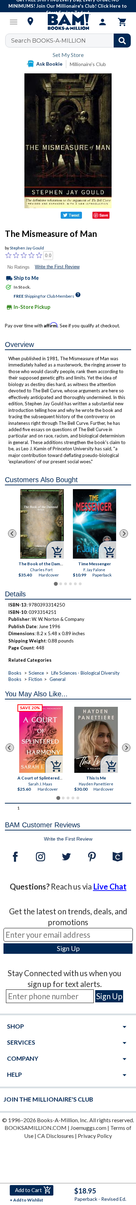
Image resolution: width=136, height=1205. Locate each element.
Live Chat (110, 886)
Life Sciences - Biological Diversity (85, 673)
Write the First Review (57, 266)
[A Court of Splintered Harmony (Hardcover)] (41, 739)
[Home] (68, 22)
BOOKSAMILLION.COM (36, 1127)
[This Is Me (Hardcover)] (96, 740)
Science (36, 673)
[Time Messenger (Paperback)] (94, 524)
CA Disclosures (55, 1135)
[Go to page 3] (65, 583)
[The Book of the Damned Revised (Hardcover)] (42, 524)
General (58, 679)
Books (14, 673)
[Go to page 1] (56, 584)
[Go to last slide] (12, 533)
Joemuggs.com (88, 1127)
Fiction (35, 679)
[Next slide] (124, 533)
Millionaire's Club (88, 64)
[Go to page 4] (70, 583)
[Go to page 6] (80, 583)
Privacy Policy (95, 1135)
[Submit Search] (122, 41)
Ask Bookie (49, 64)
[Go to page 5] (75, 583)
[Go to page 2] (60, 583)
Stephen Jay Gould (27, 248)
